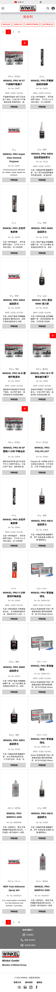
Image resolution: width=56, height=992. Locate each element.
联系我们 (30, 935)
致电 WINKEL (30, 940)
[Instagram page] (30, 987)
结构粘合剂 (18, 24)
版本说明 (29, 982)
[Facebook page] (36, 987)
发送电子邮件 (30, 945)
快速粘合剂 (6, 24)
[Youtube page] (19, 987)
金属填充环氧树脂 (32, 24)
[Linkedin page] (25, 987)
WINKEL (24, 978)
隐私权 (39, 982)
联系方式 (17, 982)
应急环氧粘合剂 (47, 24)
